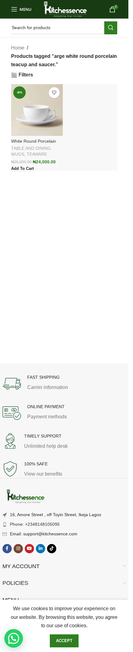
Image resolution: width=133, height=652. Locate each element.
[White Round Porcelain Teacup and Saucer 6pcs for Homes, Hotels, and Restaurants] (37, 110)
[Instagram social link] (18, 548)
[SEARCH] (110, 27)
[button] (13, 638)
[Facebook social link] (7, 548)
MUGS (17, 154)
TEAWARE (37, 154)
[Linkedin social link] (40, 548)
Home (17, 47)
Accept (64, 640)
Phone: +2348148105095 (35, 524)
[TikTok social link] (51, 548)
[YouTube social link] (29, 548)
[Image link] (25, 496)
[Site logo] (65, 8)
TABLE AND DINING (31, 148)
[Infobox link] (64, 383)
